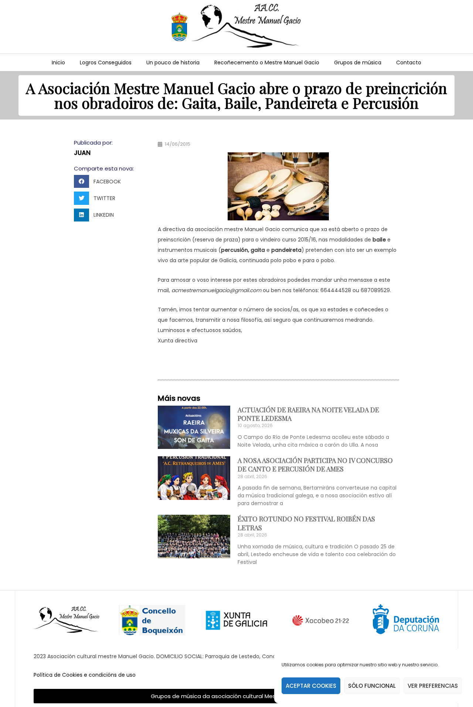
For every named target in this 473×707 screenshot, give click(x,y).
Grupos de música (357, 62)
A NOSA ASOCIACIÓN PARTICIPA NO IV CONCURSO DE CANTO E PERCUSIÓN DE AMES (315, 464)
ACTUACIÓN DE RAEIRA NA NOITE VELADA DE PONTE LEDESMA (308, 414)
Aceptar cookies (311, 686)
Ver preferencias (433, 686)
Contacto (408, 62)
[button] (100, 181)
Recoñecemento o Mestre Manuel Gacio (266, 62)
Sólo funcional (372, 686)
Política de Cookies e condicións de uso (85, 675)
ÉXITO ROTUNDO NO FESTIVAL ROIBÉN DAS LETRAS (306, 523)
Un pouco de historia (173, 62)
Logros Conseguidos (106, 62)
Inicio (58, 62)
